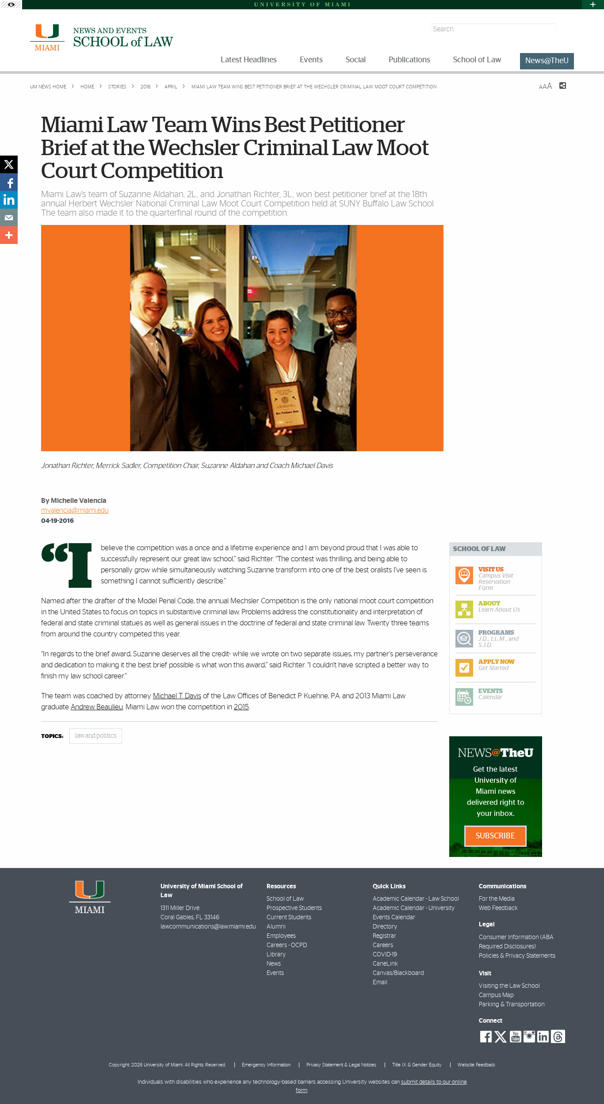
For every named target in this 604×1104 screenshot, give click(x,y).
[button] (585, 1079)
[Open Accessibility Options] (11, 4)
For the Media (497, 899)
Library (276, 955)
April (170, 86)
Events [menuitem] (311, 60)
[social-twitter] (500, 1036)
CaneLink (385, 964)
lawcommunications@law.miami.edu (208, 927)
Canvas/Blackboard (398, 973)
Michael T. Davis (177, 696)
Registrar (384, 936)
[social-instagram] (529, 1037)
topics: (52, 736)
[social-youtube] (515, 1037)
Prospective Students (294, 908)
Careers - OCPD (287, 945)
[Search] (565, 29)
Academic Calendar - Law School (416, 899)
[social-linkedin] (543, 1037)
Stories (116, 86)
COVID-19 (385, 955)
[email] (9, 217)
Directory (385, 927)
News (274, 964)
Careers (383, 945)
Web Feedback (498, 908)
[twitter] (9, 164)
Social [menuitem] (356, 60)
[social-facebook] (486, 1037)
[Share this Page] (557, 91)
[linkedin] (9, 200)
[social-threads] (558, 1036)
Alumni (276, 927)
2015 (241, 707)
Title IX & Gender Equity (417, 1064)
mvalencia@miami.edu (75, 510)
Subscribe (495, 836)
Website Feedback (476, 1064)
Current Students (289, 917)
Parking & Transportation (512, 1004)
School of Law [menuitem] (477, 60)
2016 (144, 86)
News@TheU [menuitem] (547, 61)
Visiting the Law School (509, 986)
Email (380, 982)
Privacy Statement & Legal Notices (341, 1064)
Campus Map (496, 995)
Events (275, 973)
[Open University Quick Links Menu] (593, 4)
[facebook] (9, 182)
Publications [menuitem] (409, 60)
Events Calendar (394, 917)
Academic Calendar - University (414, 908)
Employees (281, 936)
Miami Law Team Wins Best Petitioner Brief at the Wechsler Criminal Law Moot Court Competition (313, 86)
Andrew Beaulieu (97, 707)
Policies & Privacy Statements (517, 956)
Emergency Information (266, 1064)
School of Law (285, 899)
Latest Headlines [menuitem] (249, 60)
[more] (9, 235)
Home (86, 86)
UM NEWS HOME (48, 86)
